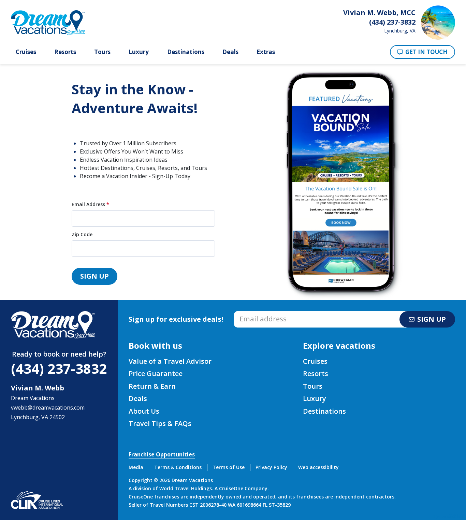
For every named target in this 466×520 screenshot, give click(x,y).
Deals (230, 52)
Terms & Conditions (178, 467)
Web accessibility (318, 467)
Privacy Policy (271, 467)
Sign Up (94, 276)
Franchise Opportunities (162, 454)
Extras (266, 52)
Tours (102, 52)
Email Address (90, 204)
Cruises (26, 52)
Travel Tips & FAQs (160, 423)
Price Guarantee (156, 373)
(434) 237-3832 (59, 368)
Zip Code (82, 234)
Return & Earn (152, 386)
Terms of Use (229, 467)
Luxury (139, 52)
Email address (252, 313)
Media (136, 467)
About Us (144, 411)
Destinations (185, 52)
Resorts (65, 52)
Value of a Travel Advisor (170, 361)
